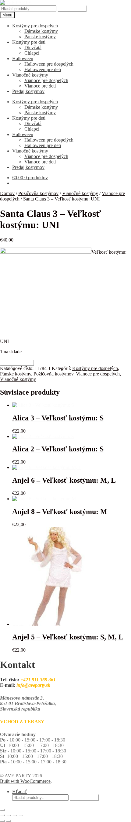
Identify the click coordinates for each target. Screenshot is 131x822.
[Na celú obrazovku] (8, 815)
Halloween (22, 58)
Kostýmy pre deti (28, 42)
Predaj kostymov (28, 91)
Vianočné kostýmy (30, 74)
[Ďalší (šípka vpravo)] (8, 821)
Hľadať (19, 791)
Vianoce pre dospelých (46, 80)
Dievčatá (32, 47)
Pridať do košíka (17, 362)
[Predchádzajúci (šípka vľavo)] (2, 821)
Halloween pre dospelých (48, 64)
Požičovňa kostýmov (38, 193)
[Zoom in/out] (2, 815)
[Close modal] (2, 810)
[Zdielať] (14, 815)
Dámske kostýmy (41, 31)
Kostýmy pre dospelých (35, 25)
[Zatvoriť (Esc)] (20, 815)
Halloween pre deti (42, 69)
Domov (7, 193)
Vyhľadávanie (72, 8)
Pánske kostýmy (40, 36)
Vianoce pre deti (40, 85)
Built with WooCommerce (25, 781)
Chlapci (31, 53)
